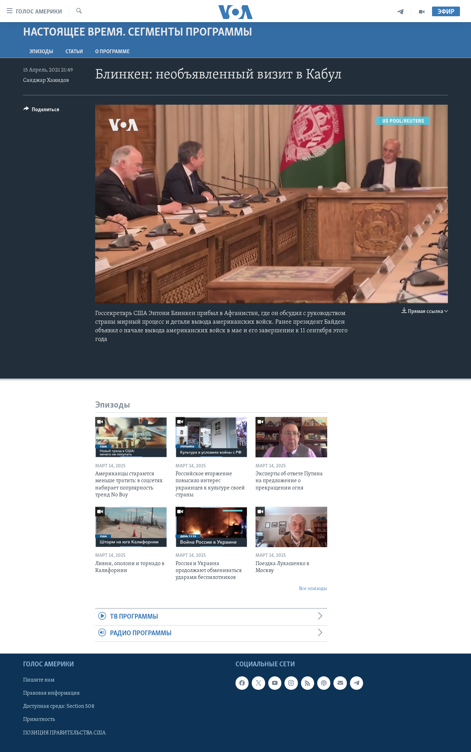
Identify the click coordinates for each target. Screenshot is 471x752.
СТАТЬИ (74, 52)
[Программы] (421, 12)
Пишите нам (38, 680)
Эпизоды (41, 52)
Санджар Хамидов (46, 80)
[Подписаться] (340, 682)
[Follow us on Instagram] (291, 682)
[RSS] (307, 682)
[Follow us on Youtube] (274, 682)
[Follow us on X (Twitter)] (258, 682)
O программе (112, 52)
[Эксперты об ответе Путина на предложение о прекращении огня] (291, 437)
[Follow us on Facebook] (242, 682)
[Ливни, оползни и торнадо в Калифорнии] (131, 527)
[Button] (41, 111)
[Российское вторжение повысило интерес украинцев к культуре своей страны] (211, 437)
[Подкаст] (323, 682)
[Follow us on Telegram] (356, 682)
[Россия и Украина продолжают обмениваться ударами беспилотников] (211, 527)
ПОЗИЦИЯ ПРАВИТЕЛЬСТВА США (64, 733)
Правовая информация (51, 693)
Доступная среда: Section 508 (58, 706)
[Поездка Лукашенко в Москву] (291, 527)
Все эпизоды (313, 588)
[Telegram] (400, 12)
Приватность (39, 719)
